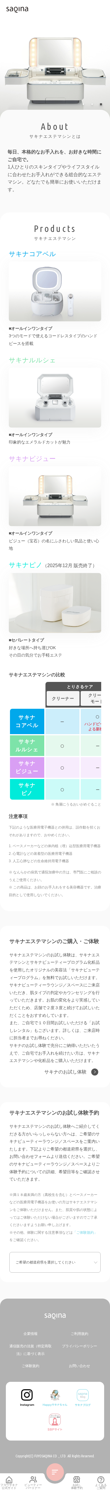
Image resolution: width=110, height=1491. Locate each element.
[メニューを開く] (55, 1472)
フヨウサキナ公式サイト (9, 1486)
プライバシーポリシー (79, 1346)
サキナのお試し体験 (65, 1071)
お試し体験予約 (77, 1486)
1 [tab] (84, 104)
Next (78, 97)
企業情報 (30, 1334)
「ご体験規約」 (85, 1232)
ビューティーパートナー (33, 1486)
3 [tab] (102, 104)
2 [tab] (93, 104)
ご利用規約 (79, 1334)
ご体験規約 (30, 1366)
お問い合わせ (79, 1366)
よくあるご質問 (101, 1486)
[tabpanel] (55, 61)
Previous (28, 97)
